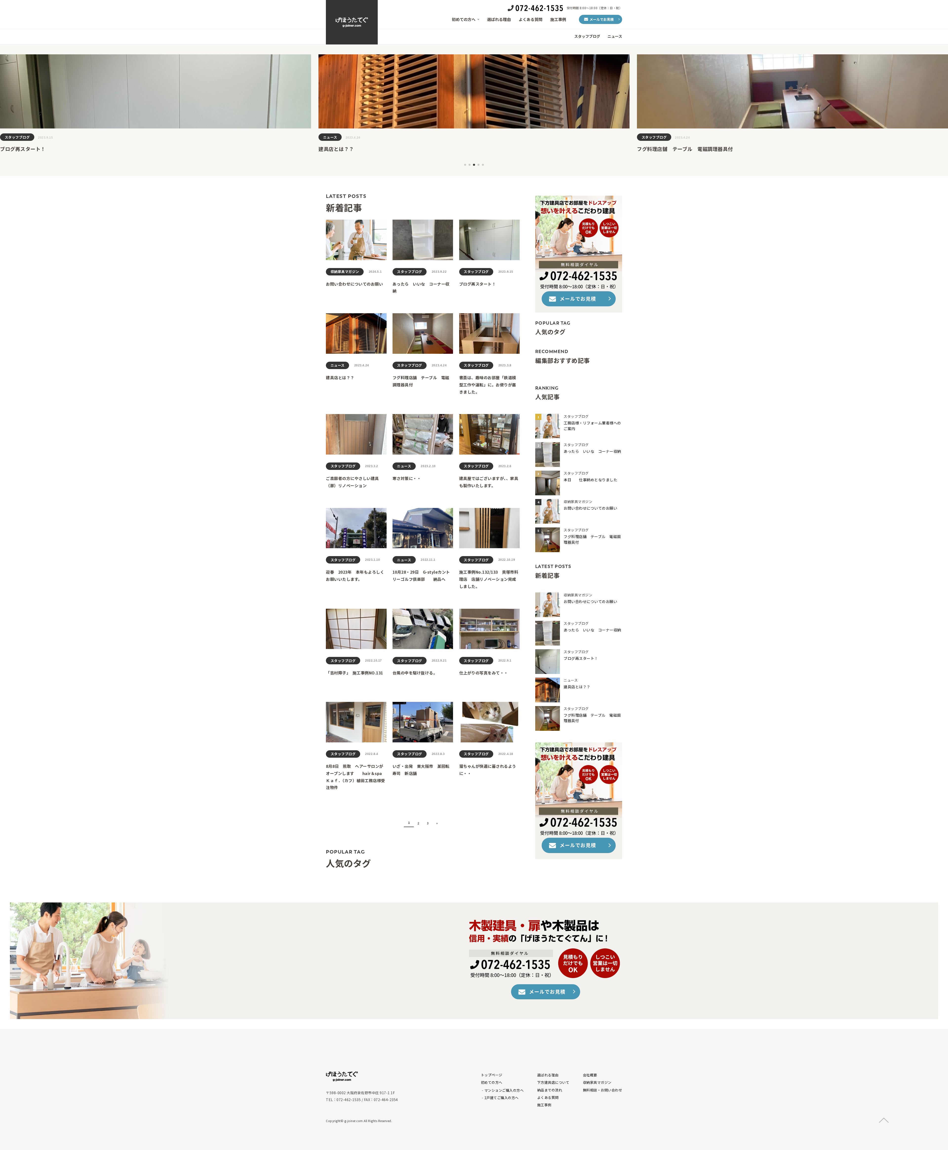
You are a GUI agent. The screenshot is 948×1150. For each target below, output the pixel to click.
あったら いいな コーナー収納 (594, 451)
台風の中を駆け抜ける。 (415, 673)
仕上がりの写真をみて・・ (483, 673)
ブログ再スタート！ (477, 284)
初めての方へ (463, 19)
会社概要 (590, 1074)
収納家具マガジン (656, 137)
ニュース (615, 36)
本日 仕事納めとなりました (590, 479)
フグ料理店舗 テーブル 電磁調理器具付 (366, 148)
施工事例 (558, 19)
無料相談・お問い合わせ (602, 1089)
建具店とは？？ (18, 148)
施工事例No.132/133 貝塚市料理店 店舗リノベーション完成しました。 (488, 579)
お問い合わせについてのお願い (672, 148)
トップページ (491, 1074)
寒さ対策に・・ (407, 478)
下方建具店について (553, 1082)
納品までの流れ (549, 1089)
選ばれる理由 (499, 19)
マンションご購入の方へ (504, 1090)
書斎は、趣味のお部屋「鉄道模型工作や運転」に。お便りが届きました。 (487, 385)
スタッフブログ (587, 36)
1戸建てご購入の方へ (501, 1097)
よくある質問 (530, 19)
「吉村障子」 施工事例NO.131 (354, 673)
